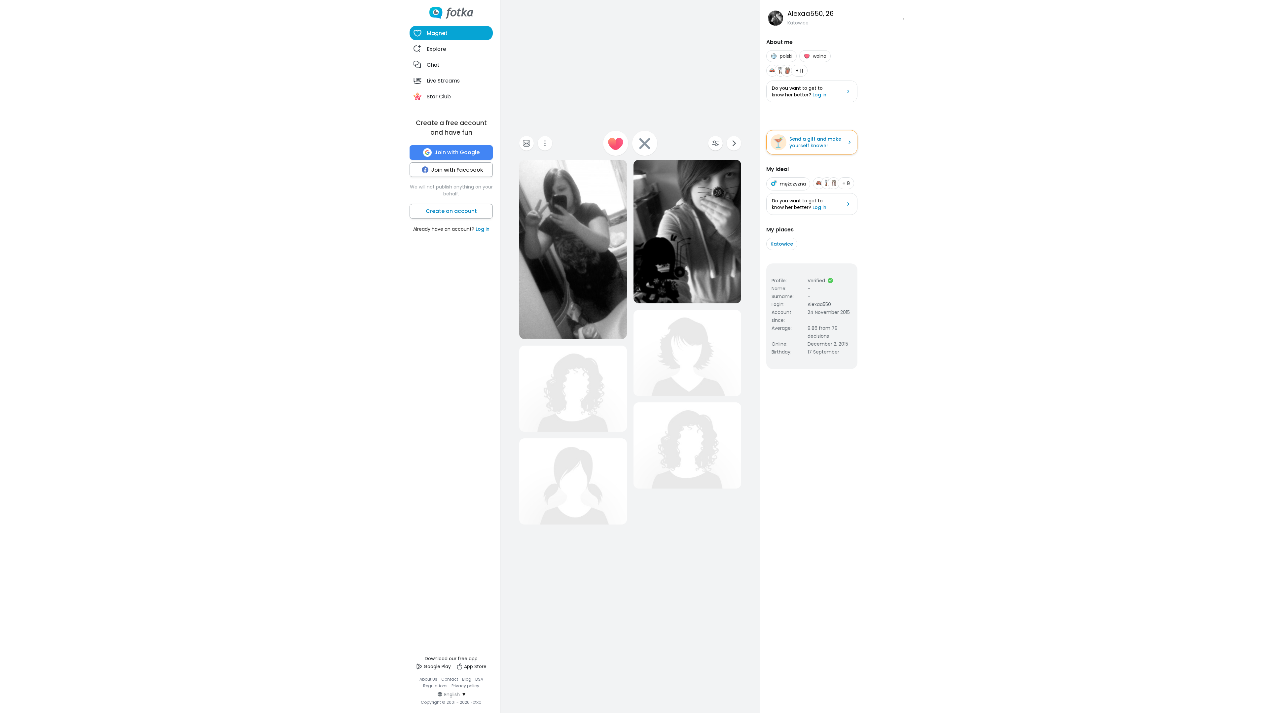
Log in (482, 229)
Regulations (435, 686)
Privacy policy (465, 686)
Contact (449, 679)
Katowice (782, 244)
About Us (428, 679)
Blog (466, 679)
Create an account (451, 211)
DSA (479, 679)
